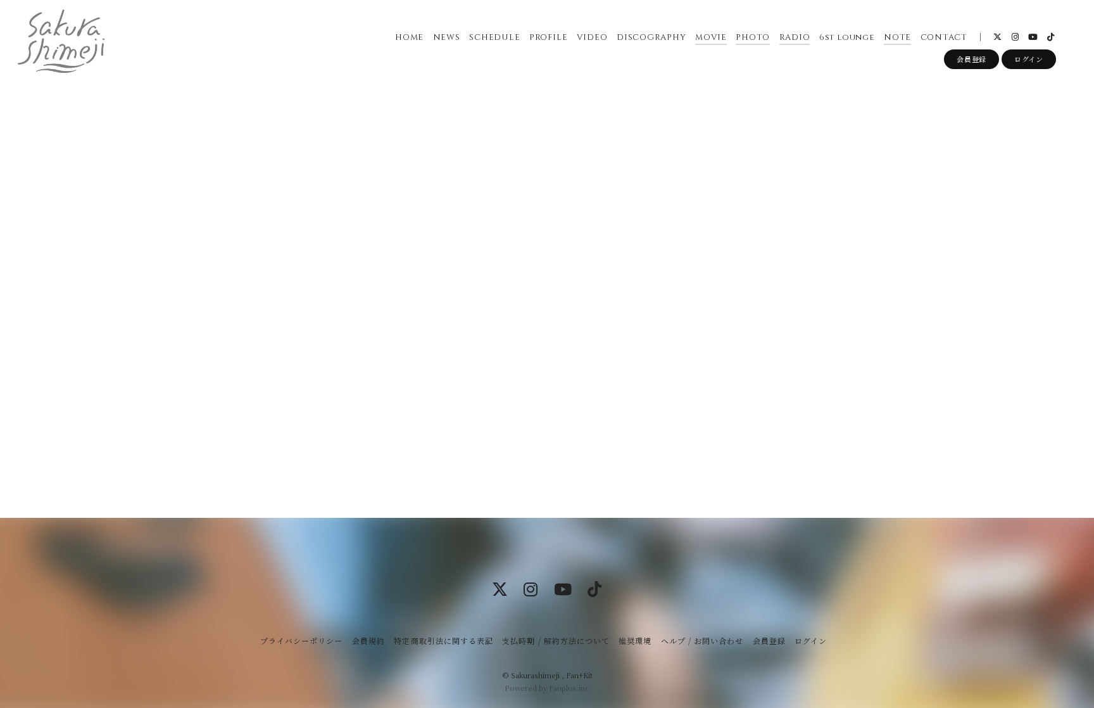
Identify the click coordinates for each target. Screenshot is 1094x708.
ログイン (1028, 59)
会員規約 (368, 640)
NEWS (446, 37)
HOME (409, 37)
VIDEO (592, 37)
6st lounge (847, 37)
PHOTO (753, 37)
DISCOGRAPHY (651, 37)
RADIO (794, 37)
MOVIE (711, 37)
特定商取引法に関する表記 (443, 640)
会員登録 (971, 59)
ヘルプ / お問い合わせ (702, 640)
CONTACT (944, 37)
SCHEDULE (494, 37)
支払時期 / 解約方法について (556, 640)
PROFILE (548, 37)
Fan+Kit (579, 675)
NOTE (897, 37)
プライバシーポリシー (301, 640)
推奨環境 (635, 640)
